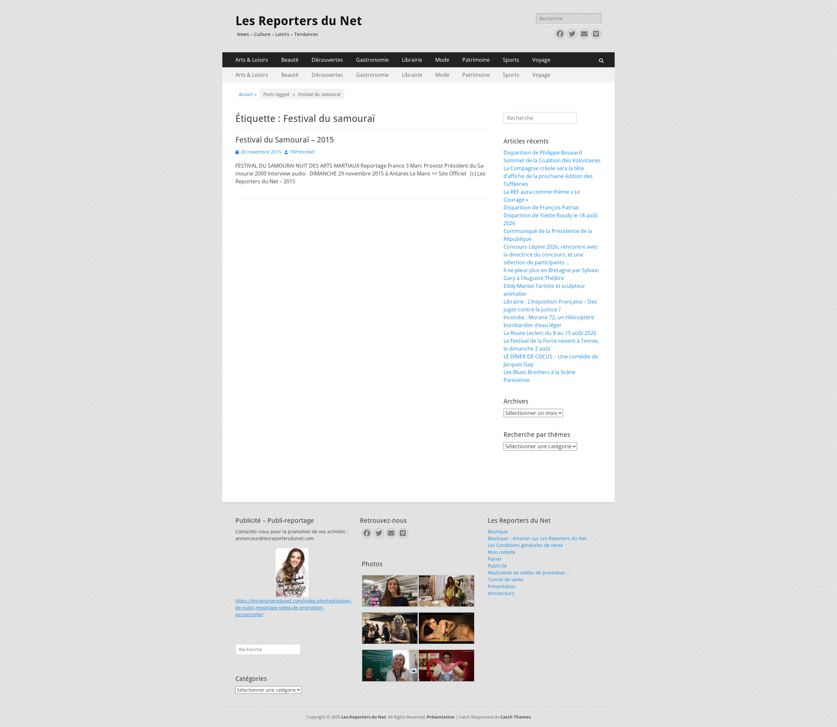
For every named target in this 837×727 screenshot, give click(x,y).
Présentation (502, 586)
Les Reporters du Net (298, 21)
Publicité (497, 566)
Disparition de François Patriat (541, 207)
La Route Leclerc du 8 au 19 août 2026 (550, 333)
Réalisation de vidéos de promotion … (529, 573)
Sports (511, 59)
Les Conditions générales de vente (525, 545)
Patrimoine (476, 59)
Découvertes (327, 59)
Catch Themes (515, 717)
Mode (442, 59)
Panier (495, 559)
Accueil (248, 94)
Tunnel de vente (505, 579)
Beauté (290, 59)
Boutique (498, 531)
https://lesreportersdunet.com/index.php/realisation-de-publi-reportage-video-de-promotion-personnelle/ (293, 608)
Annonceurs (501, 593)
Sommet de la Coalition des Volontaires (552, 160)
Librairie (412, 59)
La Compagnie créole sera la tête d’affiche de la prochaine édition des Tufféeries (548, 176)
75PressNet (302, 152)
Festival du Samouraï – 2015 (284, 139)
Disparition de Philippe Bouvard (543, 152)
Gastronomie (372, 59)
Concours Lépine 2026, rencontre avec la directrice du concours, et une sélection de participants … (551, 254)
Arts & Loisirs (251, 59)
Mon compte (501, 552)
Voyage (541, 59)
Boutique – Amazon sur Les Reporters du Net (537, 538)
